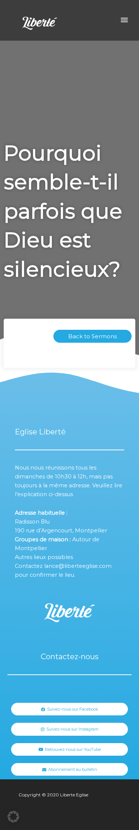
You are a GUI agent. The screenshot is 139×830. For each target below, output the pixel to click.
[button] (13, 816)
